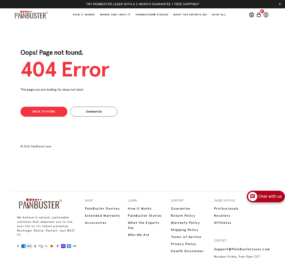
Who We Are (139, 235)
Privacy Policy (183, 244)
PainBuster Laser (41, 146)
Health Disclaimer (187, 251)
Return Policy (183, 215)
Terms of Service (186, 237)
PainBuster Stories (145, 215)
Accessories (96, 222)
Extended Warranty (102, 215)
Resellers (222, 215)
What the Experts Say (144, 225)
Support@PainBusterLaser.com (242, 249)
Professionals (226, 208)
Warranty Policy (185, 222)
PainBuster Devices (102, 208)
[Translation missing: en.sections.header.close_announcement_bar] (280, 4)
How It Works (140, 208)
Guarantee (180, 208)
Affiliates (223, 222)
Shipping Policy (184, 230)
